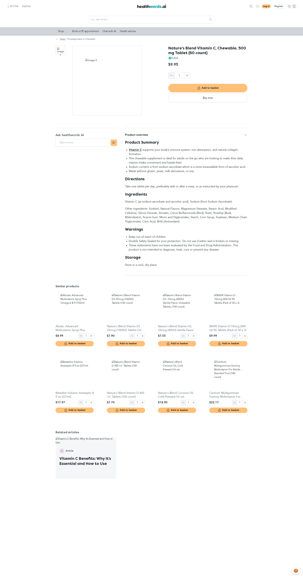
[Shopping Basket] (257, 6)
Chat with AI (109, 31)
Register (278, 6)
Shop (61, 31)
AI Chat (14, 6)
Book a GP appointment (85, 31)
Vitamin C (135, 150)
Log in (266, 6)
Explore (26, 6)
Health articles (128, 31)
